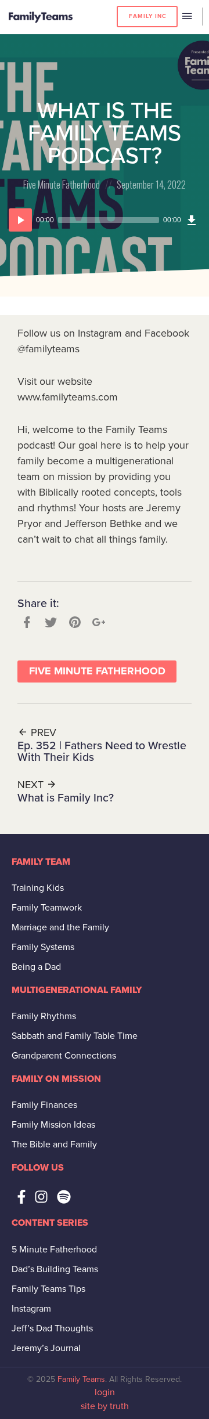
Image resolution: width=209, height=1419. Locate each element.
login (105, 1392)
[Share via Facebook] (25, 622)
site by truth (105, 1406)
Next (31, 784)
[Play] (20, 220)
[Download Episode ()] (191, 220)
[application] (104, 220)
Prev (42, 732)
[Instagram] (41, 1197)
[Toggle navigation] (187, 17)
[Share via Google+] (97, 622)
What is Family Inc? (65, 798)
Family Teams (81, 1379)
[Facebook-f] (21, 1197)
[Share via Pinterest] (74, 622)
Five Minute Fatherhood (61, 184)
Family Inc (148, 16)
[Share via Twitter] (49, 622)
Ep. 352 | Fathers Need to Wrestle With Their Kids (101, 751)
